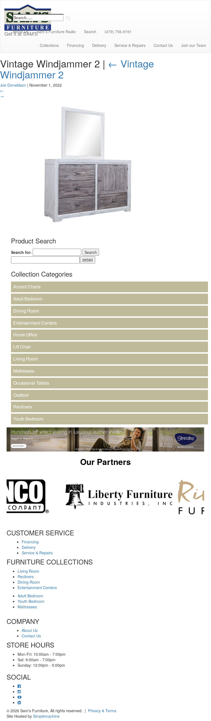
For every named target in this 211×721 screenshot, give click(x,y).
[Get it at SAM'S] (27, 7)
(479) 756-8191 (118, 31)
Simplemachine (46, 716)
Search (90, 31)
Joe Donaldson (13, 85)
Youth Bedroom (28, 419)
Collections (49, 45)
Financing (75, 45)
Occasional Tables (31, 383)
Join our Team (193, 45)
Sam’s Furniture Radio (56, 31)
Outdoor (21, 395)
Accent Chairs (27, 286)
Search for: (21, 252)
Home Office (25, 334)
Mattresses (23, 371)
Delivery (99, 45)
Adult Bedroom (27, 299)
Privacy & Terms (102, 710)
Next (208, 496)
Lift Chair (22, 347)
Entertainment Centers (35, 323)
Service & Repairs (129, 45)
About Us (21, 31)
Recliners (22, 407)
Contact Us (163, 45)
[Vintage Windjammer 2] (88, 164)
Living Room (25, 359)
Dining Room (26, 311)
